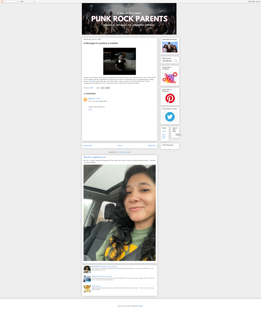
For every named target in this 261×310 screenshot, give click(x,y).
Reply (90, 109)
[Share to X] (105, 88)
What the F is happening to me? (94, 157)
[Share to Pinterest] (109, 88)
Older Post (152, 145)
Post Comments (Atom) (124, 152)
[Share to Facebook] (107, 88)
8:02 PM (97, 98)
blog (91, 81)
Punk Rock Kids (163, 136)
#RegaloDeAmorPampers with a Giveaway (104, 266)
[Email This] (101, 88)
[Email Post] (97, 88)
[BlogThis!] (103, 88)
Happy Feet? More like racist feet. (102, 276)
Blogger (140, 306)
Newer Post (87, 145)
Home (120, 145)
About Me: (91, 98)
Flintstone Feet (96, 286)
